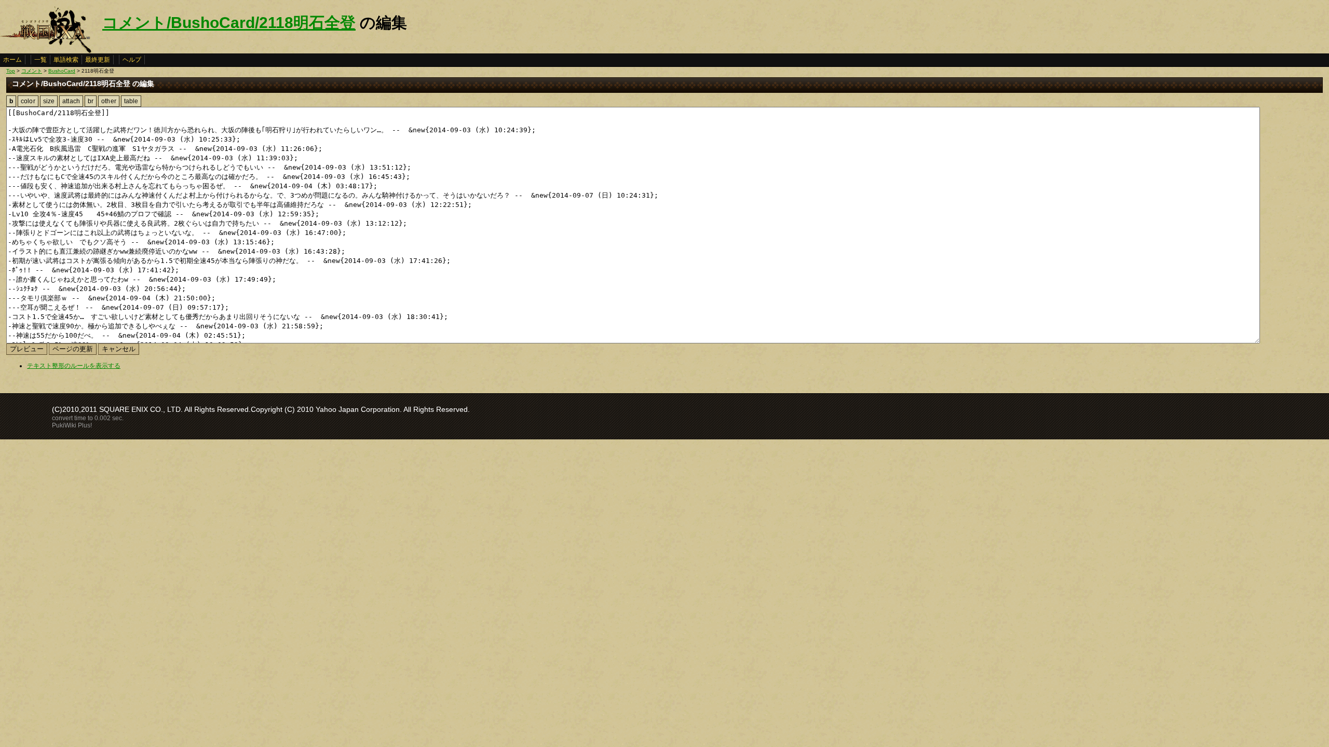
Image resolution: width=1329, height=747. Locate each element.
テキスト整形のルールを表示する (73, 365)
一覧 (40, 59)
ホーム (12, 59)
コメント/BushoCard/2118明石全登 (229, 22)
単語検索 (65, 59)
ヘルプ (132, 59)
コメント (31, 71)
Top (10, 71)
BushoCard (61, 71)
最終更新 (97, 59)
